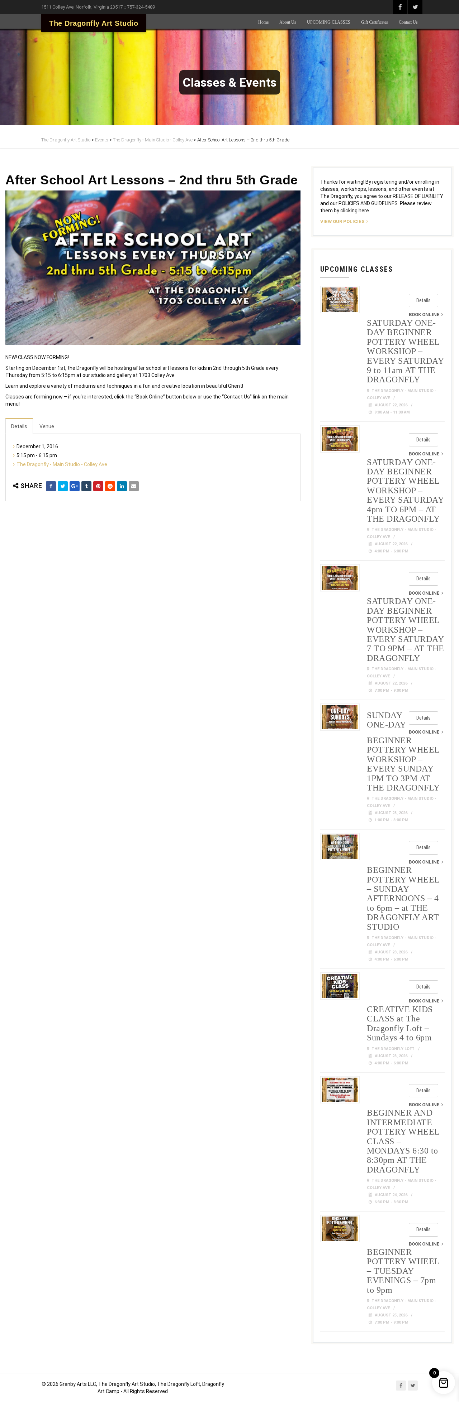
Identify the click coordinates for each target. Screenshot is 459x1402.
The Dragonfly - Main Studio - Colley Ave (61, 464)
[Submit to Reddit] (110, 486)
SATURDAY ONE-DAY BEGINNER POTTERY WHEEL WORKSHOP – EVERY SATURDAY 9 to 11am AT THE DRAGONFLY (405, 351)
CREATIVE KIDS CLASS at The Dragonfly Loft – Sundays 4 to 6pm (400, 1023)
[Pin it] (98, 486)
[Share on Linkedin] (122, 486)
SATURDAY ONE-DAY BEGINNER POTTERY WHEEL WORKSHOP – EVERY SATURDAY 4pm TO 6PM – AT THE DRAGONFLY (405, 490)
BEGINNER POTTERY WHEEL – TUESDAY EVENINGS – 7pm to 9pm (403, 1271)
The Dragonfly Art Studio (93, 23)
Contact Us (408, 22)
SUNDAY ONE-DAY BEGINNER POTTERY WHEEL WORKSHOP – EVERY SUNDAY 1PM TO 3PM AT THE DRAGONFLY (403, 751)
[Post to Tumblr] (86, 486)
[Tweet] (63, 486)
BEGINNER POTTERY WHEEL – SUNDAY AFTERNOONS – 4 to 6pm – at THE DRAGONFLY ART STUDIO (403, 898)
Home (263, 22)
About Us (287, 22)
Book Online (424, 314)
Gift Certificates (374, 22)
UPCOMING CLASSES (328, 22)
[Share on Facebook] (51, 486)
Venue (46, 426)
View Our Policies (342, 221)
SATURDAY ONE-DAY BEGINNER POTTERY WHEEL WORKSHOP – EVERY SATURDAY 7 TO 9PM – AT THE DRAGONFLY (405, 629)
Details (19, 426)
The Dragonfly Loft (393, 1048)
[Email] (134, 486)
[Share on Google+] (75, 486)
